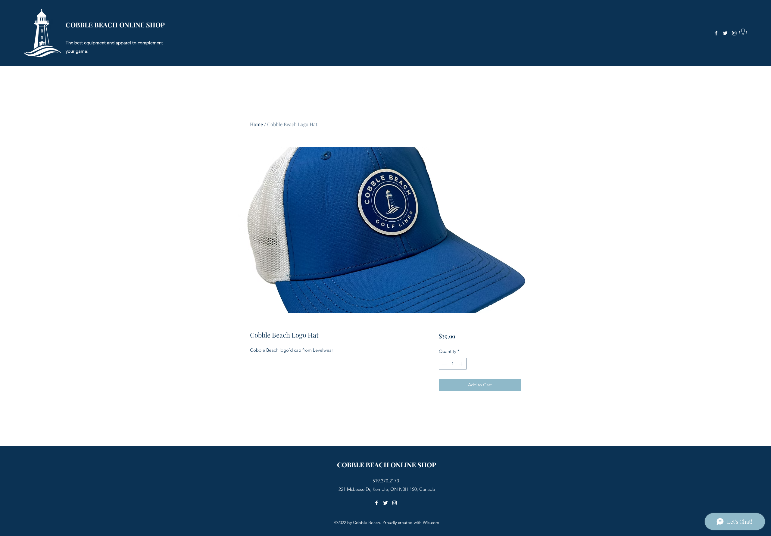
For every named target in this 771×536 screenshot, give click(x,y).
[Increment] (461, 363)
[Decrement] (444, 363)
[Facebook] (716, 33)
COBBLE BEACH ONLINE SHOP (115, 24)
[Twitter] (725, 33)
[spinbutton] (452, 363)
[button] (743, 33)
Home (256, 124)
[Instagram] (734, 33)
